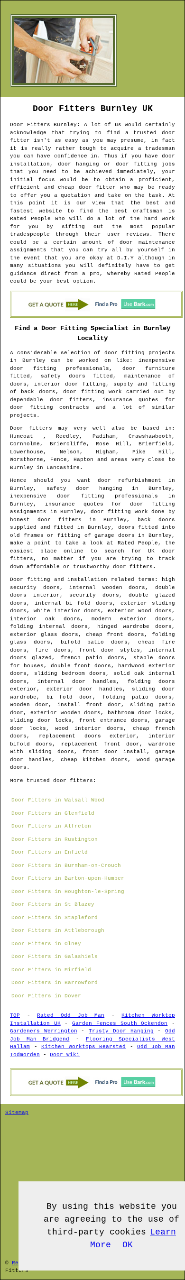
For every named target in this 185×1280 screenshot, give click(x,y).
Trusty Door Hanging (121, 1031)
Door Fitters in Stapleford (54, 918)
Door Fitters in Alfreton (51, 826)
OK (127, 1245)
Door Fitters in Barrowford (54, 982)
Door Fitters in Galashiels (54, 956)
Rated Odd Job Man (70, 1015)
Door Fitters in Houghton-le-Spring (67, 891)
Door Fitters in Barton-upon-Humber (67, 878)
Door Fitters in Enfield (49, 852)
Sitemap (16, 1112)
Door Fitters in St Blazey (52, 904)
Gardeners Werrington (43, 1031)
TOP (15, 1015)
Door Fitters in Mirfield (51, 970)
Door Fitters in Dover (46, 996)
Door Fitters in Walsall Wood (57, 800)
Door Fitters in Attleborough (57, 930)
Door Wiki (65, 1055)
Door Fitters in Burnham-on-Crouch (66, 865)
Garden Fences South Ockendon (119, 1023)
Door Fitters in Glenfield (52, 813)
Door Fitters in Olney (46, 944)
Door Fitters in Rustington (54, 839)
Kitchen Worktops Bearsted (83, 1047)
